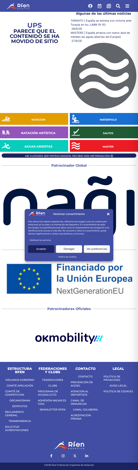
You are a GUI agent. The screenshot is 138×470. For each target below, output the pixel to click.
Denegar (69, 249)
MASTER (108, 146)
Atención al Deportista (80, 393)
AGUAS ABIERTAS (38, 146)
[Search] (118, 6)
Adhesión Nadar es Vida (52, 402)
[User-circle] (90, 6)
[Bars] (127, 6)
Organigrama (19, 400)
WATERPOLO (108, 119)
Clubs (52, 385)
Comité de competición (14, 393)
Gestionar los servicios (40, 240)
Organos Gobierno (19, 379)
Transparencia (20, 421)
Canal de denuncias (79, 402)
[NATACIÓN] (6, 119)
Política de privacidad (112, 378)
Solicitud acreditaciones (16, 428)
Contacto (85, 376)
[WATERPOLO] (76, 119)
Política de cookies (118, 391)
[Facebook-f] (51, 455)
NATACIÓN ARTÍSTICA (38, 133)
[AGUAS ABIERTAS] (6, 146)
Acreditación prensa (81, 417)
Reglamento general (14, 413)
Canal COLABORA (85, 409)
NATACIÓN (38, 119)
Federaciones (52, 379)
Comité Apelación (20, 385)
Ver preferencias (97, 249)
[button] (108, 214)
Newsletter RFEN (52, 409)
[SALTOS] (76, 132)
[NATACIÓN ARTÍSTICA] (6, 132)
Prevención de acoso (82, 384)
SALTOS (108, 133)
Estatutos (19, 406)
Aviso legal (118, 385)
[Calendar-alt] (99, 6)
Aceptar (41, 249)
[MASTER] (76, 146)
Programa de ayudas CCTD (48, 393)
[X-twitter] (75, 455)
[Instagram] (63, 455)
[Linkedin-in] (86, 455)
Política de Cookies (67, 256)
